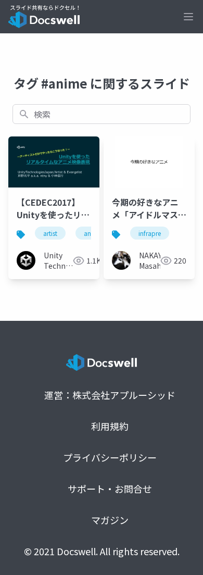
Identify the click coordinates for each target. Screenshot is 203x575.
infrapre (149, 233)
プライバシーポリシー (110, 457)
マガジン (110, 520)
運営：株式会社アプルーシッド (109, 395)
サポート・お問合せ (110, 488)
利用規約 (110, 426)
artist (50, 233)
